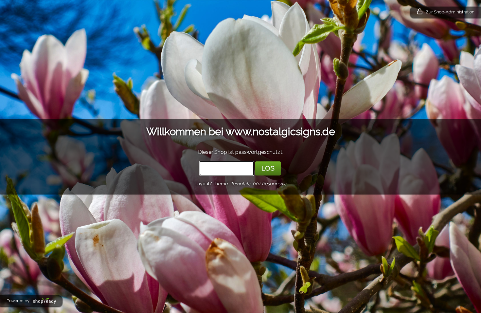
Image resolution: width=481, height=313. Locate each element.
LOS (268, 168)
